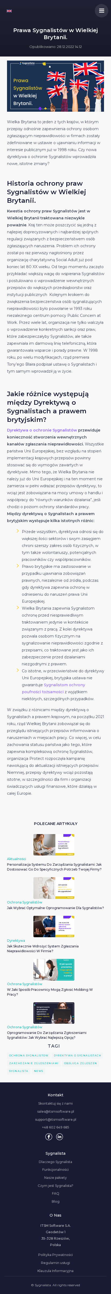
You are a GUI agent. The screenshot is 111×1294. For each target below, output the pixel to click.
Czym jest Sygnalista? (55, 1185)
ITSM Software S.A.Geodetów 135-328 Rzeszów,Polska (55, 1235)
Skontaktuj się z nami (55, 1103)
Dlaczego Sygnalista (55, 1162)
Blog (56, 1201)
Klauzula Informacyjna (55, 1271)
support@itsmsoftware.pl (55, 1119)
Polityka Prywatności (55, 1255)
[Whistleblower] (9, 11)
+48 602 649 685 (55, 1127)
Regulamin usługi (55, 1263)
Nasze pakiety (55, 1177)
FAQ (55, 1193)
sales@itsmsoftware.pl (55, 1111)
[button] (101, 10)
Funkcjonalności (55, 1169)
